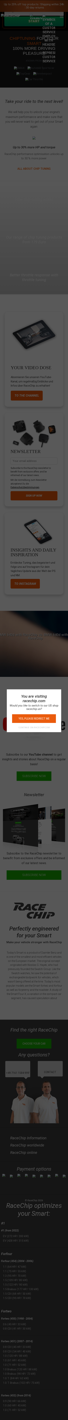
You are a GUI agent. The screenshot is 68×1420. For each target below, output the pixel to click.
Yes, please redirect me (34, 718)
